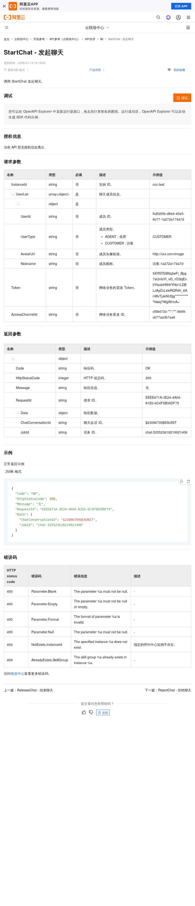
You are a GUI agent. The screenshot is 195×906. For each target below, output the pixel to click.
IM (101, 39)
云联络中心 (21, 39)
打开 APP (181, 6)
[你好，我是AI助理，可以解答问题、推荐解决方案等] (168, 17)
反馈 (105, 712)
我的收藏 (179, 70)
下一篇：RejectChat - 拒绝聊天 (168, 690)
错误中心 (17, 673)
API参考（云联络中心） (64, 39)
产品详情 (95, 70)
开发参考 (39, 39)
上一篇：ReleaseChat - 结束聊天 (28, 690)
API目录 (90, 39)
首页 (7, 39)
